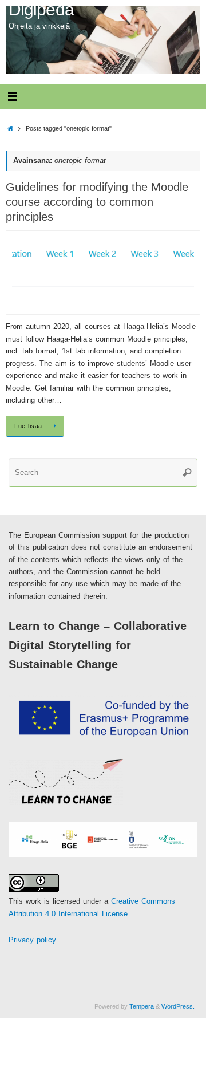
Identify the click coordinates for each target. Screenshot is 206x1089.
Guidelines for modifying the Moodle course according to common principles (97, 202)
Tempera (141, 1006)
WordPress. (178, 1006)
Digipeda (41, 9)
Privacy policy (32, 940)
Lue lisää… (31, 425)
